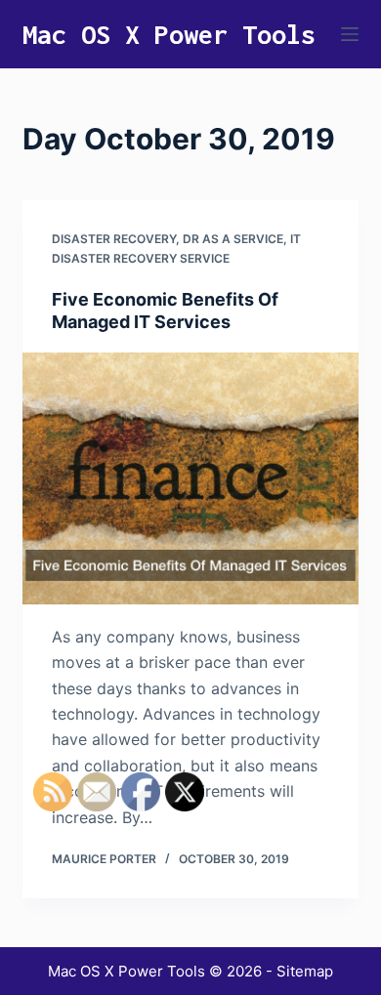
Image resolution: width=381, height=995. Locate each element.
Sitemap (304, 971)
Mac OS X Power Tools (169, 34)
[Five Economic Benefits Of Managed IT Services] (190, 477)
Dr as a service (233, 238)
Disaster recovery (114, 238)
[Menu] (350, 34)
